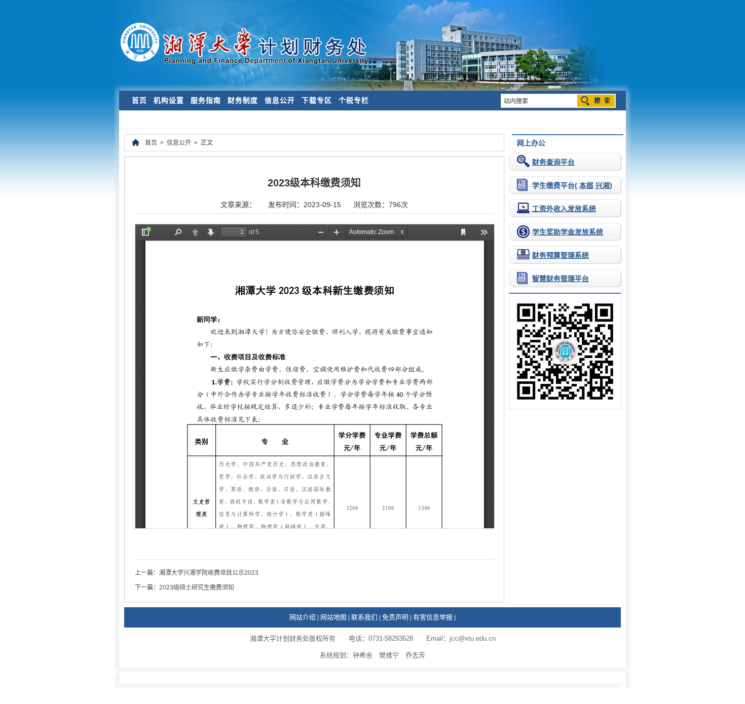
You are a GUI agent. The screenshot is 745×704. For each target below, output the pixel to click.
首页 (139, 100)
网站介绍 (302, 617)
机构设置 (169, 100)
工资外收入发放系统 (564, 209)
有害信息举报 (433, 617)
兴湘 (602, 185)
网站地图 (333, 617)
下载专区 (317, 100)
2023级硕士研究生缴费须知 (196, 587)
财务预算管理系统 (560, 255)
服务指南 (206, 100)
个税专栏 (354, 100)
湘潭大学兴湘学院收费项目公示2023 (208, 572)
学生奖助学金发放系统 (567, 232)
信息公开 (280, 100)
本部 (586, 185)
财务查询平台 (553, 162)
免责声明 (395, 617)
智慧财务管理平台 (560, 279)
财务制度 (243, 100)
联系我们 (364, 617)
